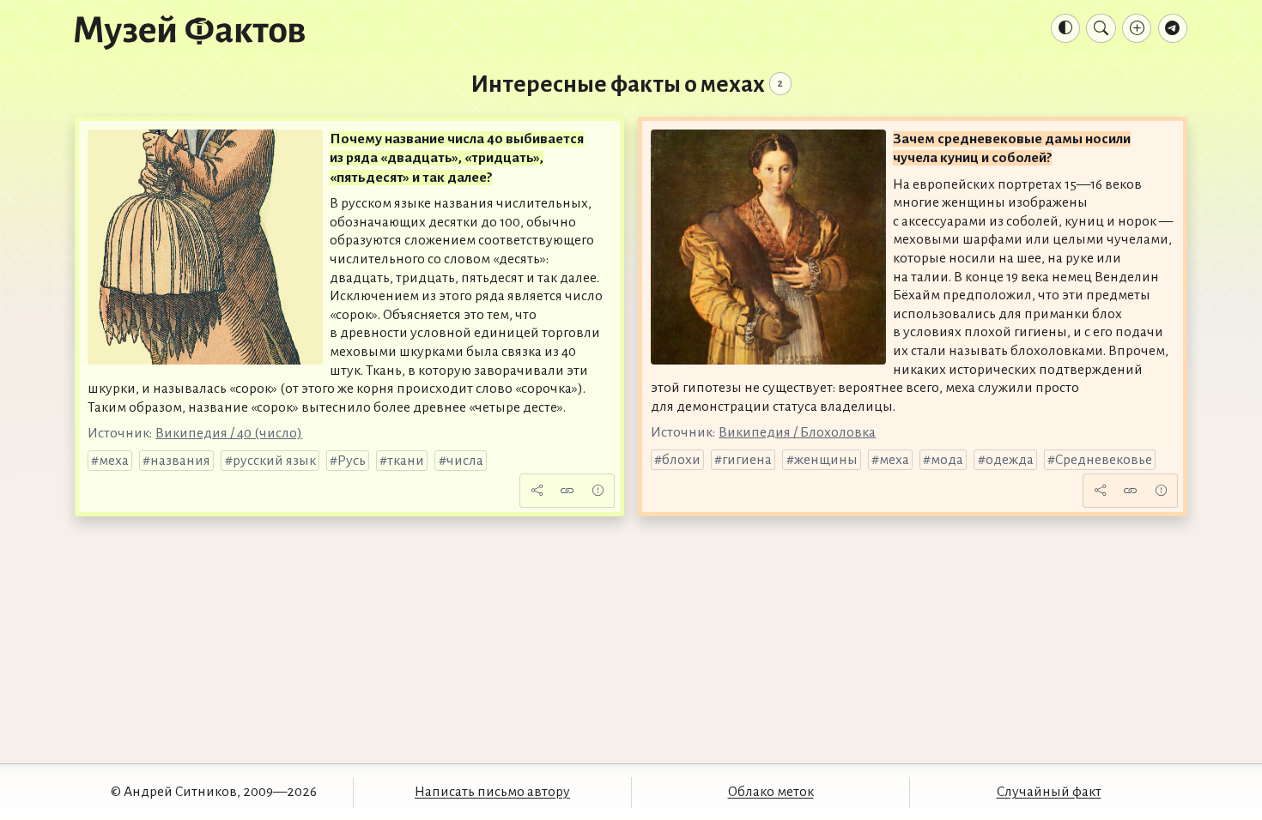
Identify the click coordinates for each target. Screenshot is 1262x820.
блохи (681, 459)
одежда (1010, 459)
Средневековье (1103, 459)
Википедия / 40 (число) (228, 433)
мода (947, 459)
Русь (351, 460)
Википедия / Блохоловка (797, 432)
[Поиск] (1100, 28)
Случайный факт (1049, 791)
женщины (826, 459)
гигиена (747, 459)
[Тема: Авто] (1065, 28)
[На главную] (190, 32)
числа (464, 460)
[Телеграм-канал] (1172, 28)
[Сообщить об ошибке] (597, 490)
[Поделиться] (536, 490)
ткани (405, 460)
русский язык (274, 460)
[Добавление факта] (1136, 28)
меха (114, 460)
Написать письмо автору (492, 791)
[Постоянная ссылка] (567, 490)
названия (180, 460)
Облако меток (771, 791)
